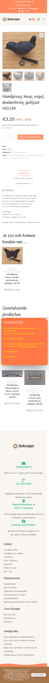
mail (11, 343)
